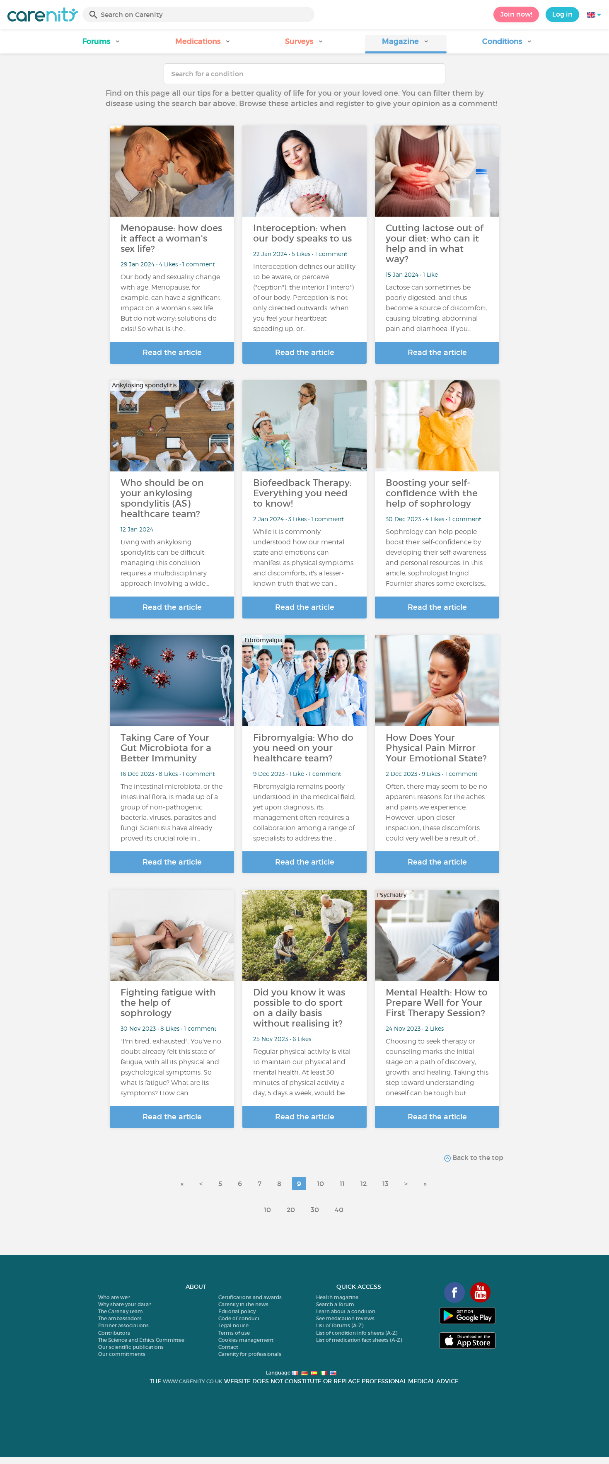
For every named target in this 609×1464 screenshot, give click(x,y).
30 (315, 1210)
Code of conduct (239, 1318)
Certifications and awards (250, 1297)
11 (342, 1183)
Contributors (114, 1333)
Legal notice (233, 1325)
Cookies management (245, 1340)
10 (320, 1183)
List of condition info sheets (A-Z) (356, 1333)
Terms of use (234, 1333)
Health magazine (337, 1297)
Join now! (516, 14)
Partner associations (123, 1325)
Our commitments (121, 1354)
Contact (228, 1347)
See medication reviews (345, 1318)
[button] (102, 44)
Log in (562, 14)
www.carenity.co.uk (192, 1381)
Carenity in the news (243, 1304)
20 (291, 1210)
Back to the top (477, 1157)
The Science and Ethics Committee (141, 1340)
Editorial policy (237, 1311)
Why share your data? (124, 1304)
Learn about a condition (345, 1311)
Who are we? (114, 1297)
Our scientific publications (131, 1347)
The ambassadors (120, 1318)
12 (363, 1183)
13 (385, 1183)
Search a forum (335, 1304)
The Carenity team (120, 1311)
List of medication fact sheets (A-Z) (359, 1340)
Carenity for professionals (249, 1354)
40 (339, 1210)
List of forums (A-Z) (339, 1325)
